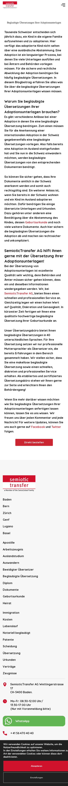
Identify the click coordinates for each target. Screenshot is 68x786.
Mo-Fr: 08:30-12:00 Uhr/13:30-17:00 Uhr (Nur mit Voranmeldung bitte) (30, 705)
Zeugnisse (10, 673)
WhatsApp (22, 721)
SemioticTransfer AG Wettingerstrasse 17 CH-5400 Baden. (37, 688)
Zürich (7, 513)
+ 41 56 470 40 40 (22, 733)
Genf (6, 519)
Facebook (38, 427)
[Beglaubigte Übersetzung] (10, 4)
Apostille (9, 542)
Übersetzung (11, 653)
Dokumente (11, 589)
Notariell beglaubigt (16, 633)
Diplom (7, 583)
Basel (6, 533)
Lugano (8, 526)
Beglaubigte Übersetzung (20, 576)
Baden (7, 499)
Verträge (9, 666)
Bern (6, 506)
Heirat (7, 603)
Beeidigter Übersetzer (18, 569)
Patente (8, 639)
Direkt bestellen (34, 442)
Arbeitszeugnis (13, 549)
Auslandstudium (13, 556)
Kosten (7, 619)
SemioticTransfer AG (18, 293)
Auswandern (11, 562)
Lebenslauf (10, 626)
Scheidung (10, 646)
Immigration (11, 612)
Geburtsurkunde (36, 222)
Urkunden (9, 659)
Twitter (56, 427)
